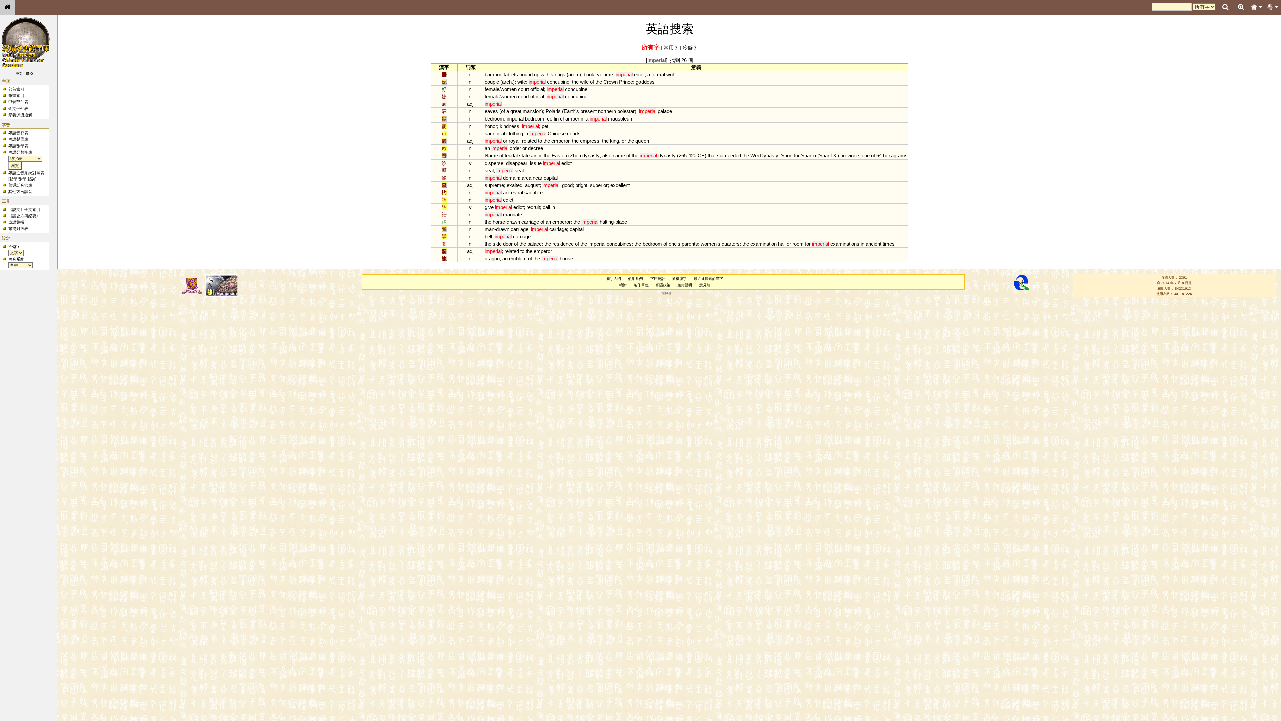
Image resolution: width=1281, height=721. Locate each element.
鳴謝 (623, 285)
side (497, 244)
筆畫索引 (16, 95)
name (619, 155)
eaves (491, 111)
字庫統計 (657, 279)
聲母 (13, 179)
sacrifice (533, 192)
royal (514, 141)
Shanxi (808, 155)
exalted (514, 185)
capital (551, 178)
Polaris (553, 111)
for (797, 155)
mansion (532, 111)
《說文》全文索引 (24, 209)
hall (781, 244)
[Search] (1225, 7)
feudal (511, 155)
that (712, 155)
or (505, 141)
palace (665, 111)
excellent (620, 185)
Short (787, 155)
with (545, 74)
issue (536, 163)
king (614, 141)
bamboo (493, 74)
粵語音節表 (18, 133)
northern (607, 111)
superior (599, 185)
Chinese (557, 133)
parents (690, 244)
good (567, 185)
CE (701, 155)
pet (545, 126)
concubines (619, 244)
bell (488, 236)
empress (589, 141)
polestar (626, 111)
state (524, 155)
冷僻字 (690, 47)
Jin (534, 155)
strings (558, 74)
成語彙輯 (16, 222)
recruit (533, 207)
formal (658, 74)
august (532, 185)
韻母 (22, 179)
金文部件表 (18, 108)
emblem (518, 258)
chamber (569, 119)
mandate (512, 214)
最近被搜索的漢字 (708, 279)
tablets (511, 74)
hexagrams (895, 155)
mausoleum (621, 119)
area (526, 178)
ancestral (513, 192)
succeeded (729, 155)
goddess (645, 82)
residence (563, 244)
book (589, 74)
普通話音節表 (20, 185)
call (546, 207)
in (582, 119)
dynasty (591, 155)
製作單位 (641, 285)
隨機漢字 (679, 279)
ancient (873, 244)
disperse (494, 163)
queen (642, 141)
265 (683, 155)
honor (491, 126)
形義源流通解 (20, 115)
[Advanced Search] (1241, 7)
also (606, 155)
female (492, 89)
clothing (514, 133)
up (536, 74)
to (540, 141)
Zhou (575, 155)
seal (489, 170)
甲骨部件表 (18, 102)
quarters (731, 244)
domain (511, 178)
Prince (626, 82)
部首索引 (16, 89)
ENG (29, 73)
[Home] (7, 7)
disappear (516, 163)
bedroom (494, 119)
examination (763, 244)
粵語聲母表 (18, 139)
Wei (754, 155)
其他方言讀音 (20, 191)
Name (491, 155)
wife (521, 82)
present (588, 111)
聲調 (31, 179)
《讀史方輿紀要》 (24, 216)
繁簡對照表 (18, 228)
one (866, 155)
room (798, 244)
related (529, 141)
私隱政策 (663, 285)
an (487, 148)
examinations (844, 244)
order (515, 148)
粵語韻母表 (18, 146)
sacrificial (495, 133)
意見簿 (704, 285)
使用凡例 (635, 279)
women (509, 89)
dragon (492, 258)
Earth (569, 111)
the (575, 82)
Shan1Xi (828, 155)
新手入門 (613, 279)
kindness (509, 126)
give (489, 207)
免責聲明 (684, 285)
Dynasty (769, 155)
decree (535, 148)
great (515, 111)
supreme (494, 185)
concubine (558, 82)
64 (879, 155)
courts (574, 133)
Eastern (560, 155)
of (592, 82)
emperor (560, 141)
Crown (610, 82)
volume (605, 74)
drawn (513, 222)
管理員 (666, 294)
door (508, 244)
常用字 (671, 47)
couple (492, 82)
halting (607, 222)
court (523, 89)
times (889, 244)
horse (499, 222)
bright (581, 185)
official (537, 89)
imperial (515, 119)
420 (692, 155)
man (489, 229)
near (537, 178)
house (566, 258)
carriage (530, 222)
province (849, 155)
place (621, 222)
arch (573, 74)
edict (639, 74)
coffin (553, 119)
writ (670, 74)
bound (526, 74)
